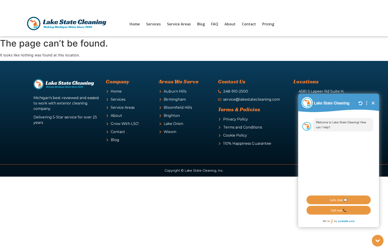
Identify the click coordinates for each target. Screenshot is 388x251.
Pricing (268, 24)
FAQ (214, 24)
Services (153, 24)
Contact (249, 24)
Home (135, 24)
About (230, 24)
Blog (201, 24)
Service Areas (179, 24)
